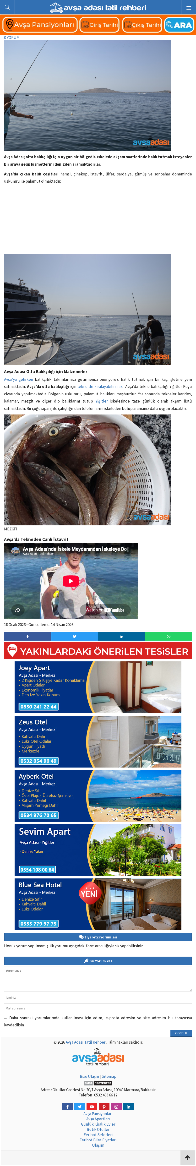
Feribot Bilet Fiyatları (98, 1140)
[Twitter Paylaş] (74, 636)
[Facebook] (67, 1106)
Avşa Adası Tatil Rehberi (86, 1042)
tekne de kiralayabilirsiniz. (100, 386)
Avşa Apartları (98, 1119)
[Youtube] (92, 1106)
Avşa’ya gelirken (18, 379)
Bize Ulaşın (89, 1076)
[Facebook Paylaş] (27, 636)
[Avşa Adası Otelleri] (98, 32)
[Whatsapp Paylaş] (168, 636)
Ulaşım (98, 1145)
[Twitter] (79, 1106)
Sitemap (109, 1076)
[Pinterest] (104, 1106)
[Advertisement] (98, 220)
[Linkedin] (128, 1106)
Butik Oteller (98, 1129)
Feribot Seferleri (98, 1134)
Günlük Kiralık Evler (98, 1124)
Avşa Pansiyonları (98, 1113)
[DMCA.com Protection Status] (98, 1083)
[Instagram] (116, 1106)
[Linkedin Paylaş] (121, 636)
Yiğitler (101, 401)
